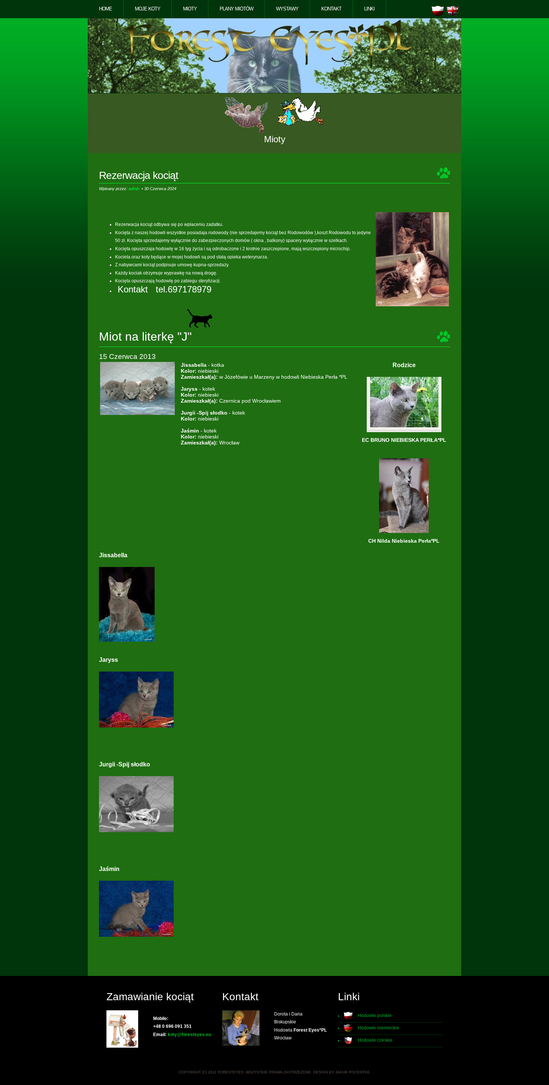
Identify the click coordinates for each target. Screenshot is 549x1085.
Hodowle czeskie (375, 1040)
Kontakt (331, 9)
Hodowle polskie (375, 1015)
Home (105, 9)
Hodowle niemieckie (378, 1027)
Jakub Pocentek (352, 1072)
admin (133, 188)
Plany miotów (236, 9)
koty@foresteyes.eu (189, 1034)
